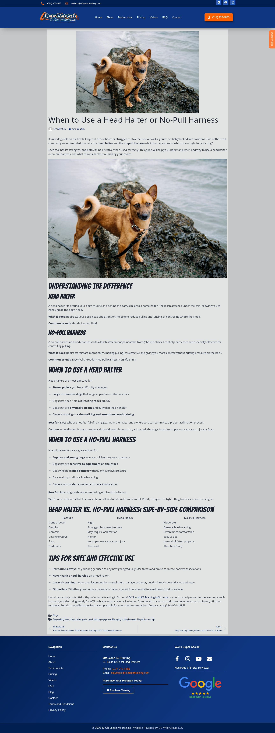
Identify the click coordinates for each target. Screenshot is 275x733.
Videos (154, 17)
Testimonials (125, 17)
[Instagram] (187, 658)
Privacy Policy (57, 709)
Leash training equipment (99, 619)
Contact (176, 17)
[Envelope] (209, 658)
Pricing (141, 17)
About (109, 17)
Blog (51, 692)
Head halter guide (79, 619)
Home (98, 17)
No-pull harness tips (146, 619)
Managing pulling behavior (124, 619)
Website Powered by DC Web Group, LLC (158, 727)
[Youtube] (198, 658)
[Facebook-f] (177, 658)
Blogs (55, 615)
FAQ (165, 17)
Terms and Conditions (61, 704)
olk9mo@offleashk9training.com (130, 672)
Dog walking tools (61, 619)
